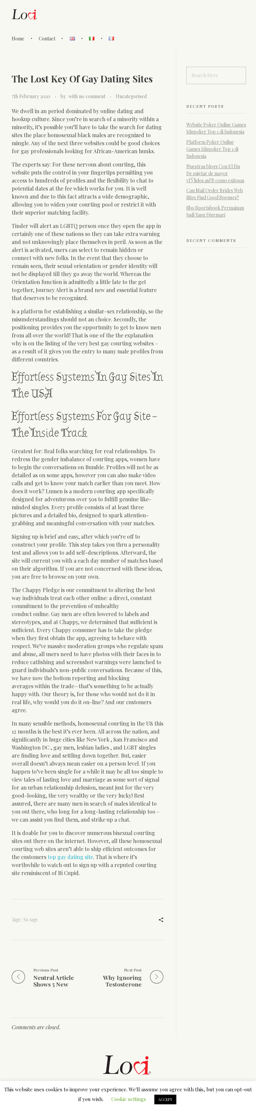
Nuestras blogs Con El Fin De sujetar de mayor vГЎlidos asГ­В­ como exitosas (215, 173)
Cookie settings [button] (128, 1099)
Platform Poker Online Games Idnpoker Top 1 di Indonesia (212, 149)
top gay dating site (70, 856)
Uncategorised (131, 96)
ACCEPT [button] (165, 1099)
